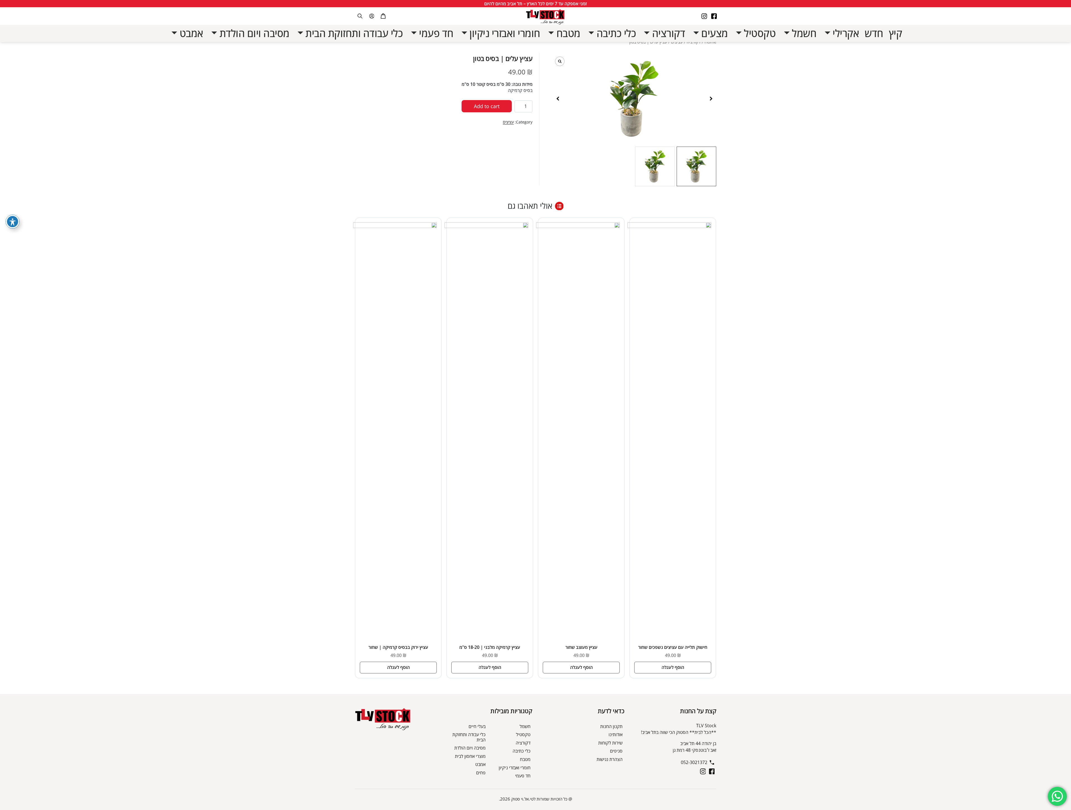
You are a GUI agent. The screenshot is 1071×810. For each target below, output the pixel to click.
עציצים (508, 122)
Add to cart (487, 106)
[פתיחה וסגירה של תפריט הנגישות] (12, 221)
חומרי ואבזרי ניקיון (514, 768)
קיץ (895, 33)
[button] (711, 98)
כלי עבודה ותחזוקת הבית (469, 737)
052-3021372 (694, 762)
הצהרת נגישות (610, 759)
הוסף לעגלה (673, 667)
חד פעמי (522, 776)
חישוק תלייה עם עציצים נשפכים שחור (672, 647)
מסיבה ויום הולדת (470, 748)
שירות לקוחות (610, 743)
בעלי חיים (477, 726)
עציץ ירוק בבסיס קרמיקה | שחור (398, 647)
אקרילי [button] (844, 33)
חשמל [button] (803, 33)
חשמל (525, 726)
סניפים (616, 751)
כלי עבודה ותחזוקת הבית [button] (353, 33)
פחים (481, 773)
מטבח (525, 759)
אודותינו (616, 734)
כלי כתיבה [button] (615, 33)
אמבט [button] (190, 33)
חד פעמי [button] (435, 33)
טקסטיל (523, 734)
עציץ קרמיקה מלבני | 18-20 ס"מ (489, 647)
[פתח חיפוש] (360, 16)
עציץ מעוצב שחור (581, 647)
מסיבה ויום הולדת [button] (253, 33)
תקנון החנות (611, 726)
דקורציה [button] (667, 33)
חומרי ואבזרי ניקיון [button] (503, 33)
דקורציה (523, 743)
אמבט (480, 764)
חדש (874, 33)
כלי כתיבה (521, 751)
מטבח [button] (567, 33)
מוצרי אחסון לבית (470, 756)
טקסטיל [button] (759, 33)
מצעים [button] (713, 33)
